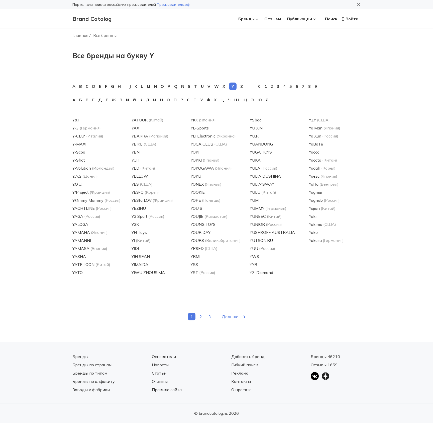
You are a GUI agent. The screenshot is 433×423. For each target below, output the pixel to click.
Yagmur (315, 192)
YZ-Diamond (261, 272)
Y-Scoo (78, 152)
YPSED (197, 248)
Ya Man (315, 127)
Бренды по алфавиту (93, 381)
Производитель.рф (173, 4)
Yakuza (315, 240)
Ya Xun (315, 135)
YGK (135, 224)
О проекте (241, 389)
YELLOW (140, 176)
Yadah (314, 168)
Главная (80, 35)
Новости (160, 364)
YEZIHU (139, 208)
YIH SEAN (141, 256)
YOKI (195, 152)
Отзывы (272, 18)
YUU (254, 248)
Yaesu (314, 176)
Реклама (239, 373)
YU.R (254, 135)
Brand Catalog (92, 18)
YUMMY (257, 208)
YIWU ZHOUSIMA (148, 272)
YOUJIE (197, 216)
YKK (194, 119)
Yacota (315, 160)
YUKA (255, 160)
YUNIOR (257, 224)
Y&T (76, 119)
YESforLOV (142, 200)
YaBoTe (316, 144)
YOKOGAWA (202, 168)
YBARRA (140, 135)
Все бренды (105, 35)
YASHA (79, 256)
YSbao (256, 119)
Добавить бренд (248, 356)
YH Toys (139, 232)
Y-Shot (78, 160)
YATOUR (140, 119)
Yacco (314, 152)
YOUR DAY (200, 232)
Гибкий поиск (244, 364)
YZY (312, 119)
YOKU (196, 176)
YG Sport (139, 216)
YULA (255, 168)
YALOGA (80, 224)
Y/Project (80, 192)
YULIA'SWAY (262, 184)
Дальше (230, 316)
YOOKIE (198, 192)
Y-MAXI (79, 144)
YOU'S (196, 208)
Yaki (312, 216)
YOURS (197, 240)
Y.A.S (76, 176)
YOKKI (196, 160)
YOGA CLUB (202, 144)
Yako (313, 232)
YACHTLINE (83, 208)
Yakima (315, 224)
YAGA (77, 216)
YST (194, 272)
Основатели (164, 356)
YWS (254, 256)
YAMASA (80, 248)
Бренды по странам (92, 364)
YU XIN (256, 127)
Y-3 (75, 127)
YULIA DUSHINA (265, 176)
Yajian (314, 208)
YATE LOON (83, 264)
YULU (255, 192)
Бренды (246, 18)
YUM (254, 200)
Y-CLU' (78, 135)
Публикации (299, 18)
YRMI (195, 256)
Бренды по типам (89, 373)
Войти (352, 18)
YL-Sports (200, 127)
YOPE (196, 200)
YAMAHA (81, 232)
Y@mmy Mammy (87, 200)
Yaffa (313, 184)
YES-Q (138, 192)
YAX (135, 127)
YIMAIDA (140, 264)
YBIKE (137, 144)
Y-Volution (81, 168)
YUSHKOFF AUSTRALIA (272, 232)
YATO (77, 272)
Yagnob (316, 200)
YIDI (135, 248)
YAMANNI (81, 240)
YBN (136, 152)
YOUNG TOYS (203, 224)
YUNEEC (258, 216)
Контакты (241, 381)
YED (135, 168)
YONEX (197, 184)
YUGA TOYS (261, 152)
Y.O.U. (77, 184)
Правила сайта (167, 389)
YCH (135, 160)
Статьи (159, 373)
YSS (194, 264)
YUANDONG (261, 144)
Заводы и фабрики (91, 389)
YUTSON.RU (261, 240)
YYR (253, 264)
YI (133, 240)
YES (135, 184)
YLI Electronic (203, 135)
